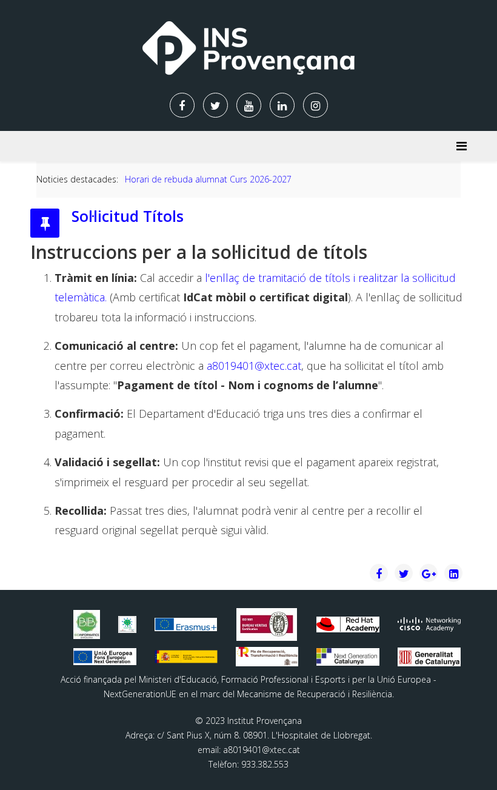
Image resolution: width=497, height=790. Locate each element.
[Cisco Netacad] (429, 624)
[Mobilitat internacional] (186, 624)
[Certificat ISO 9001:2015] (266, 624)
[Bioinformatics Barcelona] (87, 624)
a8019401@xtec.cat (254, 365)
